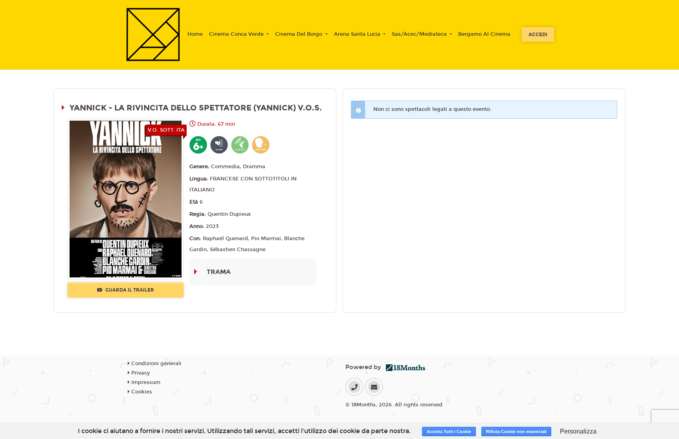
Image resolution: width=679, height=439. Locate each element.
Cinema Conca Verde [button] (237, 34)
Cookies (141, 392)
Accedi (538, 34)
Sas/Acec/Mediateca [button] (420, 34)
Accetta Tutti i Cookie (449, 431)
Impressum (145, 382)
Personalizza (578, 431)
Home (195, 34)
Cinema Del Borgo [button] (299, 34)
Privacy (140, 373)
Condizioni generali (156, 363)
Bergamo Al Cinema (484, 34)
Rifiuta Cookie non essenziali (516, 431)
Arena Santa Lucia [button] (358, 34)
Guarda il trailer (129, 290)
